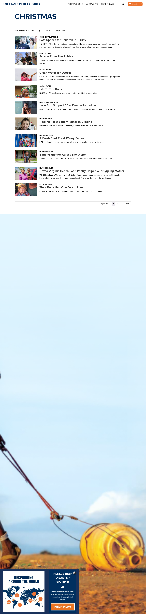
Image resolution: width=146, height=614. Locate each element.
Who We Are (92, 3)
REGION (47, 31)
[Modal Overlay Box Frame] (39, 591)
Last (128, 203)
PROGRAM (60, 31)
